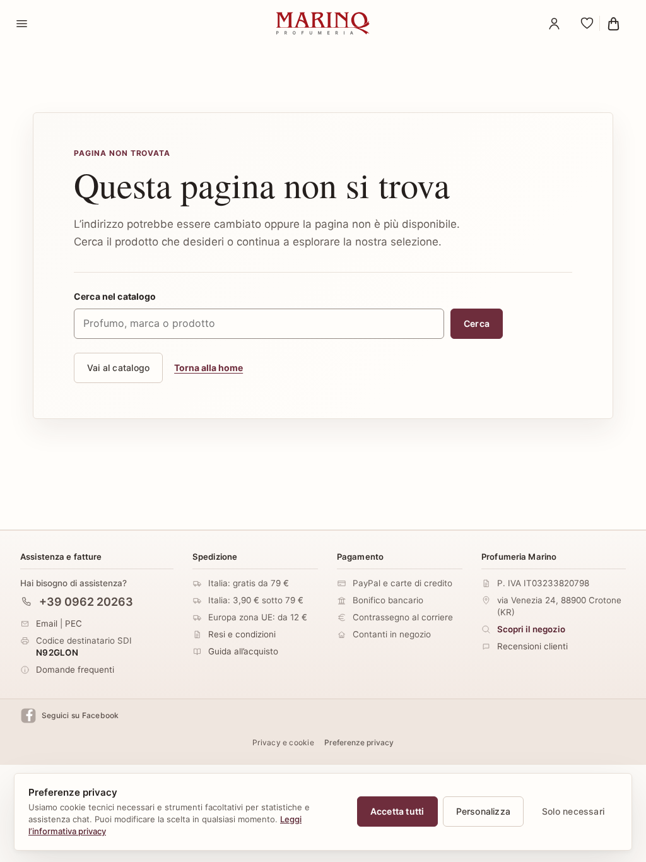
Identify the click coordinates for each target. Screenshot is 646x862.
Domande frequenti (75, 669)
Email (46, 623)
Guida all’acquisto (243, 651)
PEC (73, 623)
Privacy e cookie (283, 742)
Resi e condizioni (242, 634)
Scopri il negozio (531, 629)
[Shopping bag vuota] (617, 23)
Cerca (477, 323)
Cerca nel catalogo (115, 296)
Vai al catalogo (118, 367)
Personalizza (483, 811)
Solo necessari (573, 811)
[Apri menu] (21, 23)
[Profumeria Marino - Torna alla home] (323, 23)
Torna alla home (208, 367)
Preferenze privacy (359, 742)
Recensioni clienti (532, 646)
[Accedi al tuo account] (554, 23)
